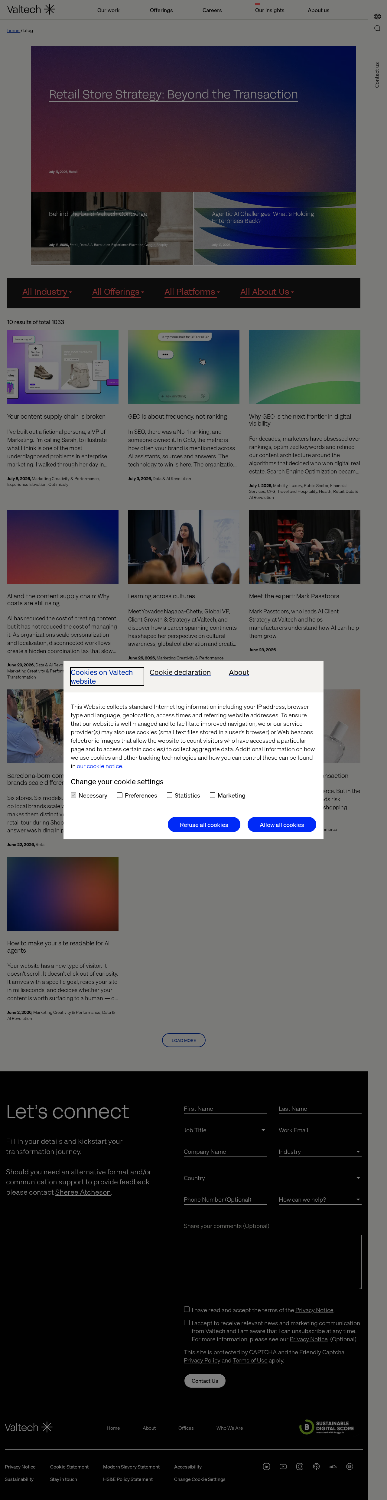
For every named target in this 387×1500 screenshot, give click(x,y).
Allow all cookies (282, 824)
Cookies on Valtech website (102, 676)
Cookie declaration (180, 672)
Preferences (141, 795)
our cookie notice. (100, 766)
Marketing (232, 795)
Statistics (187, 795)
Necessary (93, 795)
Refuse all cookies (204, 824)
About (239, 672)
